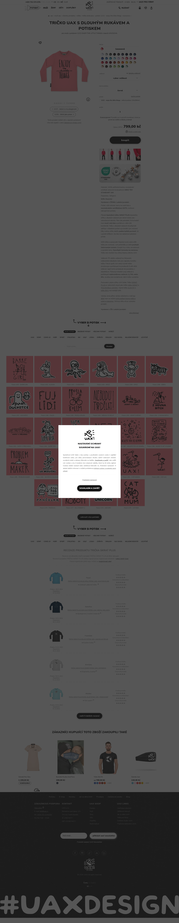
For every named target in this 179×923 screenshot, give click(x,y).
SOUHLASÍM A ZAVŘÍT (89, 488)
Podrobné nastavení (89, 480)
